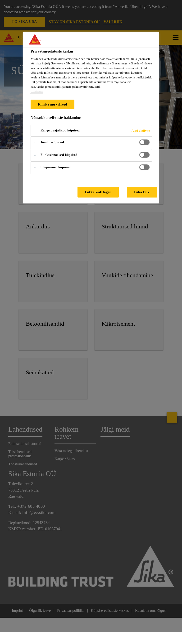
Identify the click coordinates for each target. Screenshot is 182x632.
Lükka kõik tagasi (98, 192)
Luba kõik (141, 192)
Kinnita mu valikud (52, 104)
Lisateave (37, 91)
